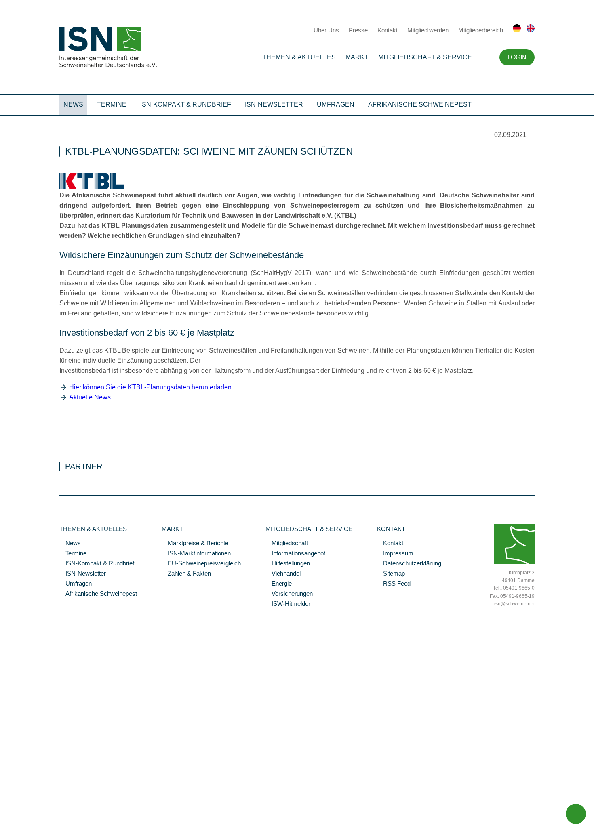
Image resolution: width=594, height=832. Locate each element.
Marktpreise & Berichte (195, 544)
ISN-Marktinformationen (196, 554)
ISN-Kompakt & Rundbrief (185, 104)
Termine (111, 104)
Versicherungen (289, 594)
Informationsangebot (295, 554)
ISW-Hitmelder (287, 604)
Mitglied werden (428, 30)
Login (517, 57)
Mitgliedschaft (286, 544)
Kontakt (387, 30)
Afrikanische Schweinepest (420, 104)
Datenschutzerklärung (409, 564)
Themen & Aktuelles (299, 57)
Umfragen (335, 104)
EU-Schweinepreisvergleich (201, 564)
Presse (358, 30)
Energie (278, 584)
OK (4, 826)
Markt (357, 57)
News (73, 104)
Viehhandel (283, 574)
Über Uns (326, 30)
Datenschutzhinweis (25, 815)
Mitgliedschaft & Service (425, 57)
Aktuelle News (90, 397)
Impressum (395, 554)
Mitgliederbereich (480, 30)
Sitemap (391, 574)
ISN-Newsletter (274, 104)
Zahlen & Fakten (186, 574)
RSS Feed (394, 584)
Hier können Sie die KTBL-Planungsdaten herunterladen (150, 387)
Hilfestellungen (287, 564)
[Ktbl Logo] (91, 187)
